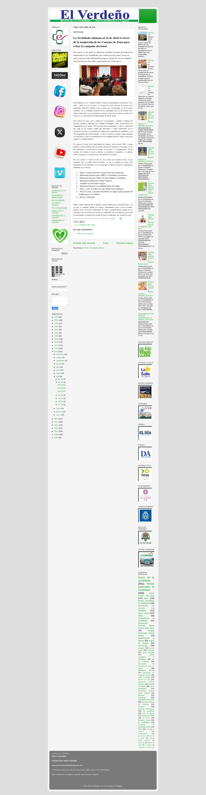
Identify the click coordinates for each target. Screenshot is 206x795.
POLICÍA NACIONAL (59, 208)
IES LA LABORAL (58, 200)
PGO (140, 729)
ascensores (142, 736)
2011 (56, 428)
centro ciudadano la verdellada (146, 657)
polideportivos (142, 733)
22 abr (61, 379)
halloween (142, 697)
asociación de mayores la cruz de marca (146, 666)
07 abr (61, 404)
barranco (150, 650)
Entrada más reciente (84, 243)
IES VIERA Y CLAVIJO (56, 204)
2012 (56, 425)
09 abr (61, 401)
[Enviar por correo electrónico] (74, 222)
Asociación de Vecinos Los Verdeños (146, 608)
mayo (58, 373)
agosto (59, 364)
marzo (59, 408)
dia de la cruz (144, 679)
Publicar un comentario (85, 233)
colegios (141, 648)
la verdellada (143, 722)
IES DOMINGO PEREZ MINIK (57, 196)
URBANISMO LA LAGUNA (58, 221)
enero (58, 415)
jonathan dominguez (146, 709)
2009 (56, 434)
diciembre (60, 354)
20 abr (61, 382)
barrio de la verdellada (146, 579)
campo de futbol (148, 715)
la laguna (148, 745)
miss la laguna (148, 713)
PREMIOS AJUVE (146, 670)
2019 (56, 339)
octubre (59, 357)
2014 (56, 419)
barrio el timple (144, 677)
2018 (56, 342)
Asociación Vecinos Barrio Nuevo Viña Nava (146, 625)
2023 (56, 326)
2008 (56, 438)
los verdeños (148, 711)
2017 (56, 345)
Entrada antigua (124, 243)
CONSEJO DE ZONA (87, 225)
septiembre (60, 361)
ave (148, 729)
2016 (56, 348)
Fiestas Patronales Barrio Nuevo (146, 633)
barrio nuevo (143, 613)
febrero (59, 412)
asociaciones (148, 747)
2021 (56, 333)
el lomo (146, 718)
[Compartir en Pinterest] (83, 222)
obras (140, 616)
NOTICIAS (62, 385)
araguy (140, 747)
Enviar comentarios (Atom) (94, 248)
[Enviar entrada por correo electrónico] (120, 218)
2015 (56, 352)
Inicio (105, 243)
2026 (56, 317)
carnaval (141, 707)
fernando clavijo (144, 720)
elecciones (142, 646)
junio (58, 370)
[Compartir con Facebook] (81, 222)
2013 (56, 422)
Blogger (119, 786)
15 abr (61, 395)
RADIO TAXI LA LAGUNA (57, 212)
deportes (141, 695)
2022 (56, 330)
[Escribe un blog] (76, 222)
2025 (56, 320)
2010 (56, 431)
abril (58, 376)
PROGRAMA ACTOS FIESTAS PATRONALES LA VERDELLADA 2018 (146, 317)
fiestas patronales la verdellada (146, 586)
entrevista (141, 743)
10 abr (61, 398)
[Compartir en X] (79, 222)
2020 (56, 336)
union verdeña (148, 652)
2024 (56, 323)
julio (58, 367)
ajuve (146, 598)
